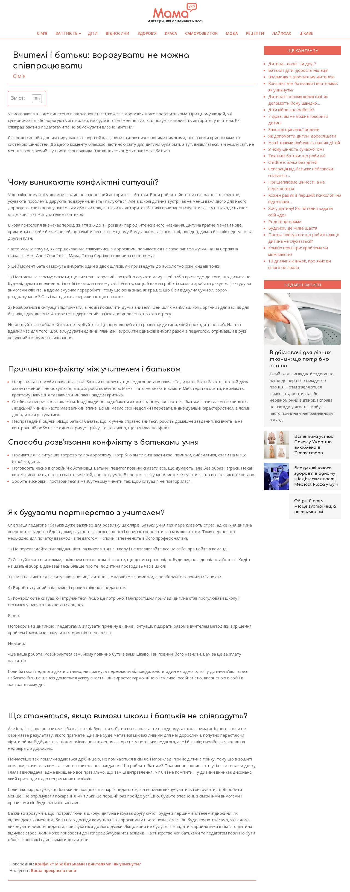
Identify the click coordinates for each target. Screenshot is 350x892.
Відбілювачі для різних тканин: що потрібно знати (300, 359)
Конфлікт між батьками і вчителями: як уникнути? (88, 864)
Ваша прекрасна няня (53, 870)
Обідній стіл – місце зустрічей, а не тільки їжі (315, 506)
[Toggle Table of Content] (34, 98)
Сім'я (19, 75)
